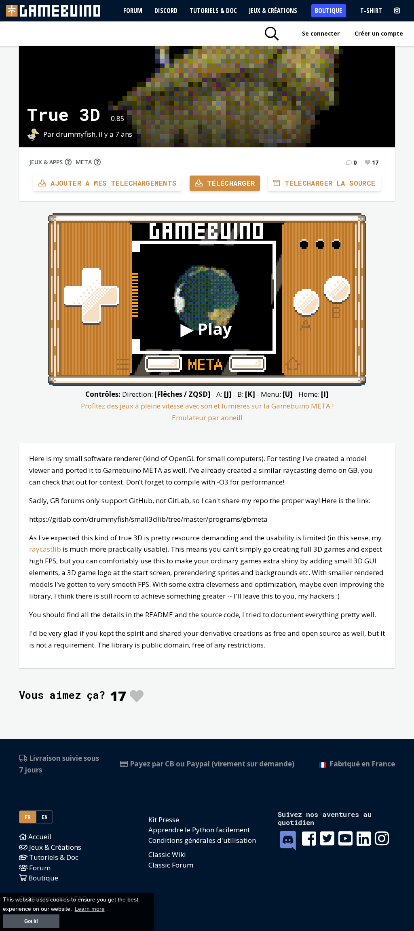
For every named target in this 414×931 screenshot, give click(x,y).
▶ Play (206, 328)
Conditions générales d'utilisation (202, 840)
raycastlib (45, 549)
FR (28, 817)
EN (45, 817)
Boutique (328, 10)
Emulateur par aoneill (207, 417)
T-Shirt (371, 10)
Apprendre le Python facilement (199, 829)
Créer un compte (379, 33)
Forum (132, 10)
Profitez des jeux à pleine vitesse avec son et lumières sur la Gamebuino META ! (207, 405)
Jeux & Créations (273, 10)
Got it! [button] (31, 921)
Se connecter (321, 33)
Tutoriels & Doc (213, 10)
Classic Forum (170, 865)
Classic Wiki (167, 854)
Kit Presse (163, 819)
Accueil (39, 836)
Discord (165, 10)
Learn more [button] (90, 909)
